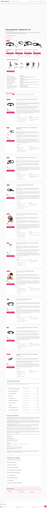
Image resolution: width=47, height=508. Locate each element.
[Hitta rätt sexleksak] (45, 506)
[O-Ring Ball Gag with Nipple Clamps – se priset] (11, 248)
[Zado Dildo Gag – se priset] (11, 190)
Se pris (37, 393)
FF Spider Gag (19, 299)
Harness (19, 94)
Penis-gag (25, 94)
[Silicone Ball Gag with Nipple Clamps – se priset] (11, 133)
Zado (11, 425)
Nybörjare (33, 94)
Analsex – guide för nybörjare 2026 (20, 506)
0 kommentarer (5, 507)
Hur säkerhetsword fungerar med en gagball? (13, 467)
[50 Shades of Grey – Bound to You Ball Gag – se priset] (11, 104)
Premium (16, 94)
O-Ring (36, 421)
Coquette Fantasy (23, 417)
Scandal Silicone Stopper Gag (28, 49)
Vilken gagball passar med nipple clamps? (12, 477)
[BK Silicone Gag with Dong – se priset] (11, 276)
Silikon (13, 94)
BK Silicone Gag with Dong (21, 271)
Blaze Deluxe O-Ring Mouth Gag (22, 327)
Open (30, 94)
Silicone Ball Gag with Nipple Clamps (23, 127)
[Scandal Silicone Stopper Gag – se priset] (11, 163)
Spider (27, 94)
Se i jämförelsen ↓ (11, 55)
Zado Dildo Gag (35, 49)
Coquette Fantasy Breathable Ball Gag (23, 354)
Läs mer (24, 33)
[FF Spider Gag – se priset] (11, 304)
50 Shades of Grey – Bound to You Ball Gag (23, 99)
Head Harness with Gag (26, 425)
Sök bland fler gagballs (11, 71)
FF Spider (25, 422)
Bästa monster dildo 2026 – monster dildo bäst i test (6, 506)
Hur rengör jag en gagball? (10, 480)
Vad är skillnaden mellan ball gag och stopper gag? (13, 472)
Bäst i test (8, 94)
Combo (11, 94)
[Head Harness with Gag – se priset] (11, 219)
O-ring (22, 94)
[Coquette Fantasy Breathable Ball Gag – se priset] (11, 359)
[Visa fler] (39, 65)
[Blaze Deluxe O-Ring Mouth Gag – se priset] (11, 333)
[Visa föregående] (7, 65)
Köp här (11, 53)
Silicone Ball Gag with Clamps (31, 424)
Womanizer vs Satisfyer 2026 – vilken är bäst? (37, 506)
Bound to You (21, 420)
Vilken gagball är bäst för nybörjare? (11, 462)
